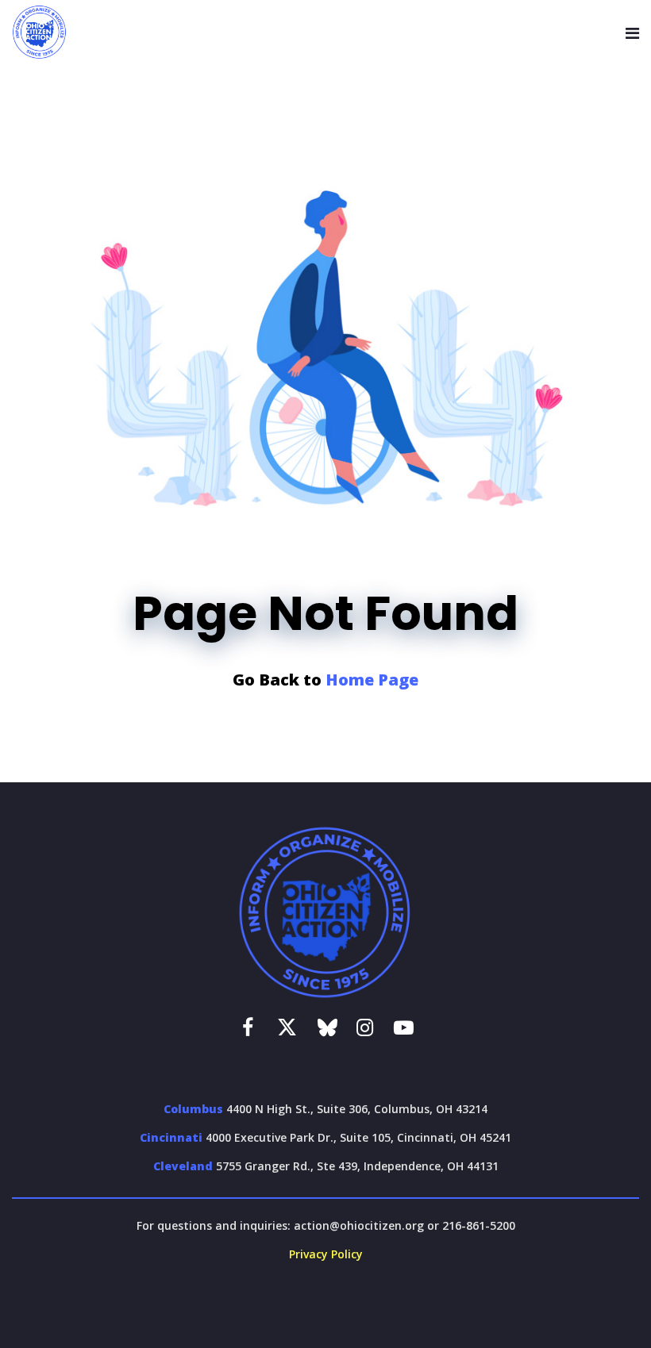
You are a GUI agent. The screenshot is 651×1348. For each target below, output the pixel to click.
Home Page (372, 679)
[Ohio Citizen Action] (39, 32)
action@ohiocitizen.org (359, 1225)
